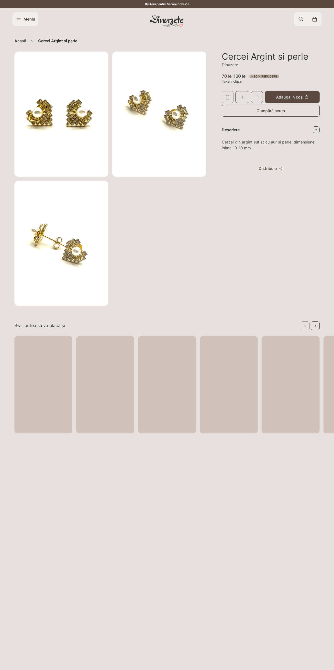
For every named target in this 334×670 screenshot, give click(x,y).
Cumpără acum (270, 110)
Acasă (20, 40)
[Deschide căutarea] (301, 19)
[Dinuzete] (167, 20)
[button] (305, 325)
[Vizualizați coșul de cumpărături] (315, 19)
